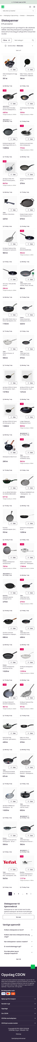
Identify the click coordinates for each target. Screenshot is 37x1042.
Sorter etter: (12, 46)
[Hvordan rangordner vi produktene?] (5, 45)
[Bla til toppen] (33, 967)
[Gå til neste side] (31, 893)
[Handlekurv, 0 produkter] (30, 7)
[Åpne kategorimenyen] (34, 7)
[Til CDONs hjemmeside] (2, 7)
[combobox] (18, 10)
